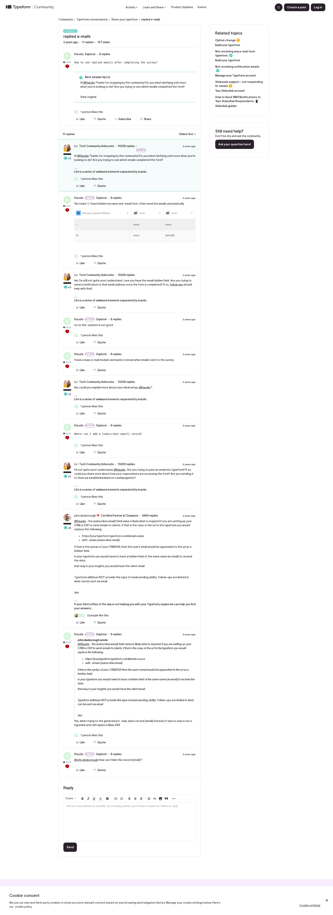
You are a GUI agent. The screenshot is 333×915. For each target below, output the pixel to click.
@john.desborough (86, 759)
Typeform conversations (92, 19)
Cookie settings (309, 905)
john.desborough (85, 515)
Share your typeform (124, 19)
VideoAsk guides (226, 106)
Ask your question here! (234, 144)
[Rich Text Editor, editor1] (129, 821)
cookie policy (23, 906)
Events (202, 7)
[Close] (327, 900)
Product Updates (182, 7)
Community (66, 19)
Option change (225, 40)
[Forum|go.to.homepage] (31, 7)
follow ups (176, 284)
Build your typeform (227, 45)
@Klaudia (89, 82)
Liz (76, 146)
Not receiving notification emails (237, 66)
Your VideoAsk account (230, 90)
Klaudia (78, 54)
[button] (296, 7)
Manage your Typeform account (235, 75)
